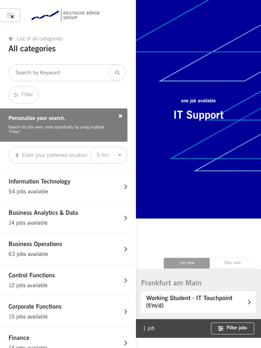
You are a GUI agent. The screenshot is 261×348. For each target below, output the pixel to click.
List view (186, 263)
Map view (232, 263)
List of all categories (40, 38)
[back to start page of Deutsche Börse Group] (66, 15)
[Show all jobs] (10, 15)
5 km (103, 155)
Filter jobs (237, 328)
